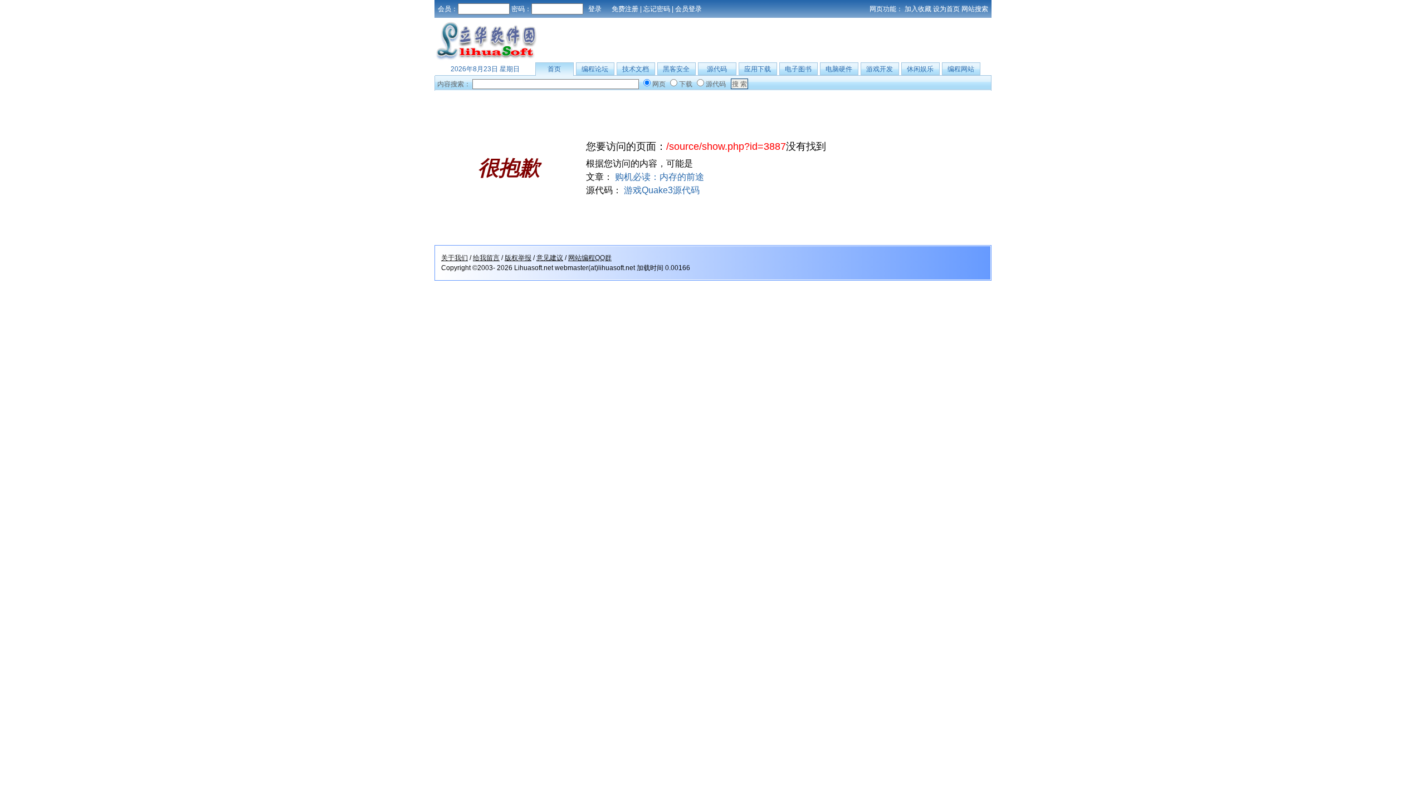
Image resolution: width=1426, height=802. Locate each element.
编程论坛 (595, 69)
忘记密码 (656, 9)
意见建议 (549, 258)
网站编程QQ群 (590, 258)
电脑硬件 (839, 69)
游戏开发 (879, 69)
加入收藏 (918, 9)
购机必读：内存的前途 (659, 177)
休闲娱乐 (920, 69)
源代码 (717, 69)
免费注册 (625, 9)
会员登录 (688, 9)
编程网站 (961, 69)
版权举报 (518, 258)
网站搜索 (974, 9)
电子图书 (798, 69)
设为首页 (946, 9)
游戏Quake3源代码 (662, 190)
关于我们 (454, 258)
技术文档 (635, 69)
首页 (554, 69)
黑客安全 (676, 69)
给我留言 (486, 258)
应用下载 (757, 69)
